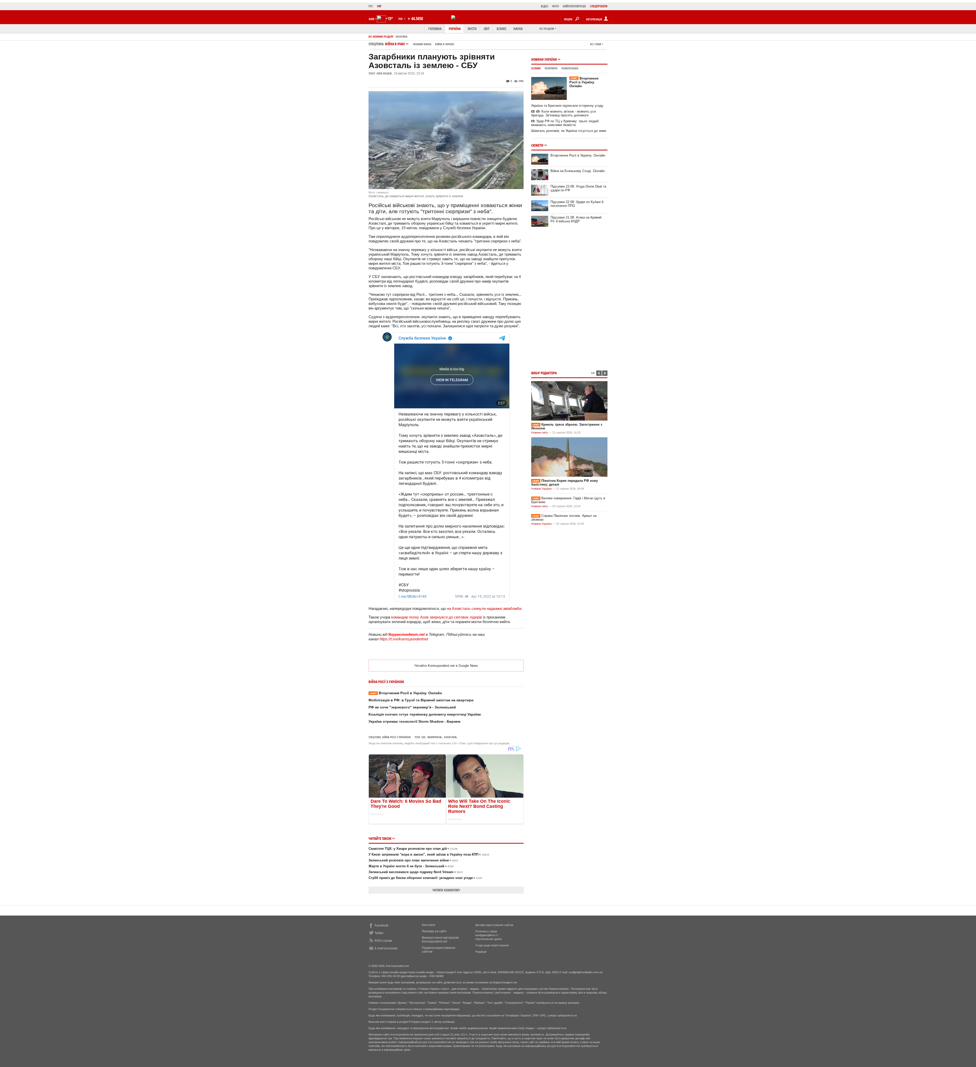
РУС (371, 6)
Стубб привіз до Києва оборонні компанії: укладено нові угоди (425, 878)
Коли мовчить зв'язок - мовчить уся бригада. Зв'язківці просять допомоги (563, 113)
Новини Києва (422, 44)
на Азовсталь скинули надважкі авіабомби (484, 608)
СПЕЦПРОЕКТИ (598, 6)
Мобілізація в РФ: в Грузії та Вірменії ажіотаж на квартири (421, 700)
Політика (401, 36)
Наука (518, 28)
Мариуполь (435, 737)
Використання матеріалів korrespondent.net (440, 939)
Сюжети (537, 145)
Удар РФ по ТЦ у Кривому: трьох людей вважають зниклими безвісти (565, 123)
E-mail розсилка (386, 948)
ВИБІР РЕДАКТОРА (544, 372)
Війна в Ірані (419, 43)
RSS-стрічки (383, 940)
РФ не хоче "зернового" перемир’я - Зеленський (412, 707)
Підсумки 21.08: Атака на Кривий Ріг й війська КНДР (576, 219)
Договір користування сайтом (494, 924)
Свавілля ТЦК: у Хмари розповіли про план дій (413, 848)
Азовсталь (450, 737)
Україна (455, 28)
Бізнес (501, 28)
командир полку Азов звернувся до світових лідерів (436, 617)
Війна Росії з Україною (396, 737)
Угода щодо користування (492, 945)
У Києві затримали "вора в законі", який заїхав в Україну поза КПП (429, 854)
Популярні (551, 68)
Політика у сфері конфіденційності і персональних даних (488, 935)
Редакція (480, 951)
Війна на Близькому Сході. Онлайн (578, 171)
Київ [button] (371, 19)
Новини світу (539, 432)
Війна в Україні (444, 44)
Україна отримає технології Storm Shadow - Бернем (414, 721)
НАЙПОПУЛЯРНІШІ (574, 6)
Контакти (428, 925)
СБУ (423, 737)
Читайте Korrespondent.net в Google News (446, 666)
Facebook (381, 925)
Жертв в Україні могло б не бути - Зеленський (411, 866)
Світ (487, 28)
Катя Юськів (384, 73)
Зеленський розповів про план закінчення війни (413, 860)
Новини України (544, 59)
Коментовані (569, 68)
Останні (536, 68)
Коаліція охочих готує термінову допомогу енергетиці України (425, 714)
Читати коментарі (446, 890)
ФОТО (555, 6)
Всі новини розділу (381, 36)
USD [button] (400, 19)
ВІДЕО (544, 6)
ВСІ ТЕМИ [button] (595, 44)
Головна (434, 28)
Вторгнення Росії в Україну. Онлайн (406, 693)
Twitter (379, 933)
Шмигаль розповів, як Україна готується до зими (568, 131)
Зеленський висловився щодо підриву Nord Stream (416, 872)
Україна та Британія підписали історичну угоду (567, 105)
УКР (379, 6)
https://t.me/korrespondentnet (403, 639)
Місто (472, 28)
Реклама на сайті (434, 931)
